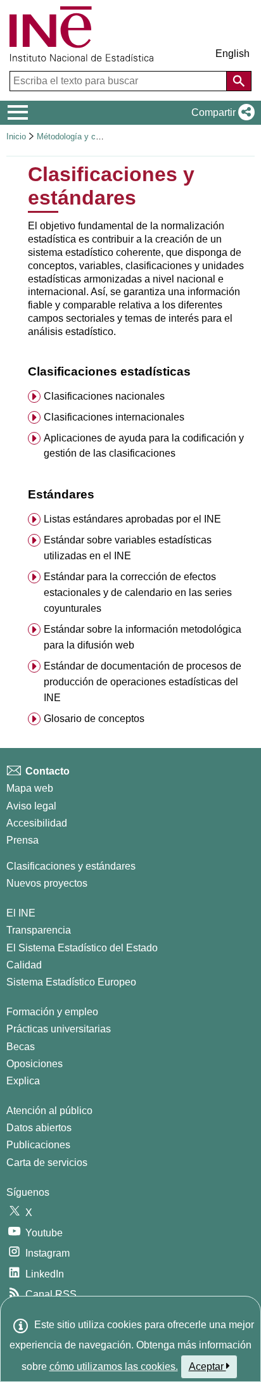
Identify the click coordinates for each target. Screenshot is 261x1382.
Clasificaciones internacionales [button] (114, 417)
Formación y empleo (52, 1011)
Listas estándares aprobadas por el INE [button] (132, 519)
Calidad (24, 965)
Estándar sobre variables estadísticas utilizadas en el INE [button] (128, 548)
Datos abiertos (39, 1127)
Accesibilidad (36, 823)
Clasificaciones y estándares (71, 866)
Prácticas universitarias (58, 1029)
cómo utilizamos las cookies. (113, 1366)
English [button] (232, 53)
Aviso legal (31, 806)
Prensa (22, 840)
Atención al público (49, 1110)
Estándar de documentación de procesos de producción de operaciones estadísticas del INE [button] (142, 682)
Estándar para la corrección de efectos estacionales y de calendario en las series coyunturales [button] (138, 592)
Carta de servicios (46, 1162)
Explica (23, 1080)
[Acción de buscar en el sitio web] (238, 81)
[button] (220, 112)
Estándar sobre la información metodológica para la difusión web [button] (142, 637)
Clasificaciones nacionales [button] (104, 396)
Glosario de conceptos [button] (94, 718)
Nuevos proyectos (46, 883)
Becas (20, 1046)
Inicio (16, 136)
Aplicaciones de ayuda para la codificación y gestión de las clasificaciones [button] (144, 446)
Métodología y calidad (77, 136)
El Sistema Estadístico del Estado (82, 947)
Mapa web (29, 788)
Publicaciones (38, 1144)
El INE (20, 913)
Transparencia (38, 930)
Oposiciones (34, 1063)
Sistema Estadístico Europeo (71, 982)
